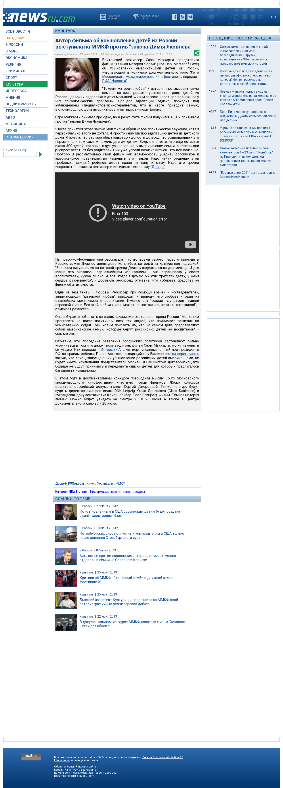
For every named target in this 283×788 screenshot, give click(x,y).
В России (86, 506)
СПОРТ (11, 78)
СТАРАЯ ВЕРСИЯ (20, 137)
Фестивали (105, 483)
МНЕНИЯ (13, 97)
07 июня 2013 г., (107, 550)
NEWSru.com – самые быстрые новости (79, 772)
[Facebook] (174, 17)
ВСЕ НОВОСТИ (18, 31)
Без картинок (89, 769)
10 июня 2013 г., (107, 528)
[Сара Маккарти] (77, 74)
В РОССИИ (14, 45)
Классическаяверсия (150, 17)
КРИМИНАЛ (15, 71)
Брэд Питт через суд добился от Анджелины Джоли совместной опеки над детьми (248, 116)
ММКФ (120, 483)
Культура (65, 31)
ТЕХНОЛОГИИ (17, 111)
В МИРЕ (12, 51)
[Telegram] (190, 17)
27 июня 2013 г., (107, 506)
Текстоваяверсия (113, 17)
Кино (90, 483)
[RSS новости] (182, 17)
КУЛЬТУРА (14, 84)
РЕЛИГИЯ (13, 64)
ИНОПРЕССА (16, 91)
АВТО (10, 117)
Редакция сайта (86, 766)
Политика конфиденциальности (74, 775)
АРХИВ (11, 131)
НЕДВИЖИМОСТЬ (21, 104)
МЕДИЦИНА (16, 124)
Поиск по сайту (15, 150)
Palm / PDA (71, 769)
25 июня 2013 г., (108, 572)
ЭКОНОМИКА (17, 58)
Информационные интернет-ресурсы (117, 491)
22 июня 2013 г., (108, 616)
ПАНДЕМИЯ (15, 38)
